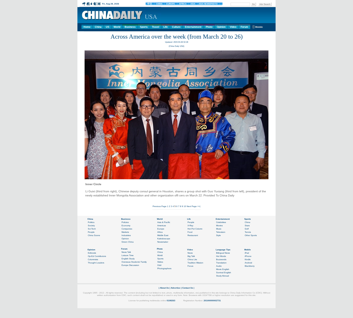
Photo (209, 27)
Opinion (221, 27)
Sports (144, 27)
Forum (244, 27)
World (117, 27)
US (107, 27)
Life (165, 27)
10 (185, 206)
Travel (155, 27)
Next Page (192, 206)
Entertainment (193, 27)
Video (233, 27)
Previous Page (159, 206)
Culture (176, 27)
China (98, 27)
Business (130, 27)
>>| (198, 206)
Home (87, 27)
